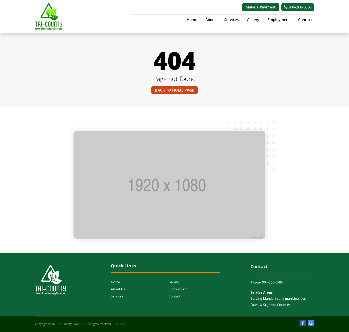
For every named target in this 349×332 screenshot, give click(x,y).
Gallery (253, 20)
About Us (118, 289)
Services (231, 20)
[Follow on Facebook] (303, 323)
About (210, 20)
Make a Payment (261, 7)
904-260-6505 (300, 7)
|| (119, 324)
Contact (305, 20)
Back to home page (174, 90)
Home (192, 20)
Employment (278, 20)
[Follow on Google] (311, 323)
